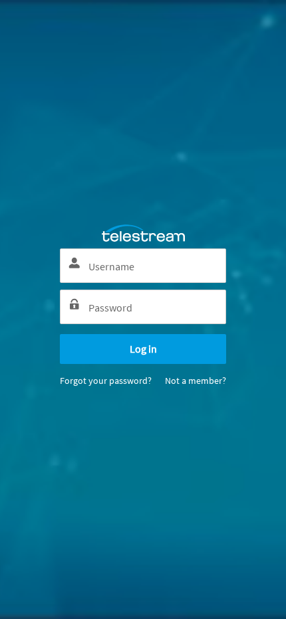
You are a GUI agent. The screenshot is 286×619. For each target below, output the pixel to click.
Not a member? (195, 381)
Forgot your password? (106, 381)
